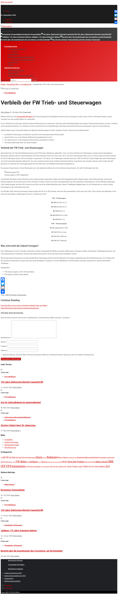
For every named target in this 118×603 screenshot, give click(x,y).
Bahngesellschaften (16, 70)
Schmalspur (21, 295)
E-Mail (4, 346)
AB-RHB (12, 457)
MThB (60, 462)
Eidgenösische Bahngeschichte (20, 76)
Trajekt (80, 466)
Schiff (10, 65)
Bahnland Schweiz (12, 68)
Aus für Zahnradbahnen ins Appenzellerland (21, 402)
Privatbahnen (13, 54)
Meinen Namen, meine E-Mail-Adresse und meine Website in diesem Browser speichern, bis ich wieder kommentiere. (48, 355)
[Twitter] (59, 283)
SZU (51, 466)
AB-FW (5, 457)
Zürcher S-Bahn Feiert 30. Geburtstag (18, 425)
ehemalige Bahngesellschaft (87, 457)
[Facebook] (59, 279)
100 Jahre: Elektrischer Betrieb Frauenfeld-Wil (94, 34)
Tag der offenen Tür (59, 466)
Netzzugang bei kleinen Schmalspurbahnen (20, 308)
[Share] (59, 292)
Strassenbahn (46, 466)
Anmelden (8, 440)
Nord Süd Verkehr (76, 461)
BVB (62, 457)
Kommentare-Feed (11, 445)
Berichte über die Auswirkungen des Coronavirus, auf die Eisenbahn (32, 551)
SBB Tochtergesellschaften (23, 60)
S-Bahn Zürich (101, 461)
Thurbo (75, 466)
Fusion (13, 462)
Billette (15, 52)
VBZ (89, 466)
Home (3, 84)
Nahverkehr (13, 62)
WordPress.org (10, 447)
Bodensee (52, 457)
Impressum (8, 578)
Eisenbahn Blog (10, 46)
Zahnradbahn (99, 466)
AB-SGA (24, 457)
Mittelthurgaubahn (15, 569)
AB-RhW (18, 457)
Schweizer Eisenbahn (33, 466)
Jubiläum (44, 462)
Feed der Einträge (11, 442)
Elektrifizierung (6, 462)
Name (3, 342)
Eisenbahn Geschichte (107, 457)
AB (1, 457)
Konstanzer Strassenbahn (31, 34)
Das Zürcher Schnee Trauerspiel (88, 40)
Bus (59, 457)
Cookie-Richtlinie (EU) (13, 573)
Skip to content (7, 2)
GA (28, 462)
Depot (65, 457)
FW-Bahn (13, 295)
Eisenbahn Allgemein (17, 49)
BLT (45, 457)
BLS (43, 457)
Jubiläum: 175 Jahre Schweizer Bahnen (45, 37)
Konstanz (50, 462)
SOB (42, 466)
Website (4, 350)
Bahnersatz (31, 457)
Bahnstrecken (13, 73)
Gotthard (33, 461)
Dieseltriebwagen (72, 457)
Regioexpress (89, 462)
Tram (85, 466)
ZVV (108, 466)
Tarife (69, 466)
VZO (92, 466)
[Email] (59, 288)
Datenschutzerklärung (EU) (15, 576)
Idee (39, 462)
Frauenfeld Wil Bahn (25, 116)
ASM (7, 295)
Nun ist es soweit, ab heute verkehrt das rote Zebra (24, 305)
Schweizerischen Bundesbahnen (21, 57)
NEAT (64, 462)
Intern (6, 11)
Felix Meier (5, 112)
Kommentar (6, 337)
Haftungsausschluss (12, 581)
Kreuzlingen (56, 462)
